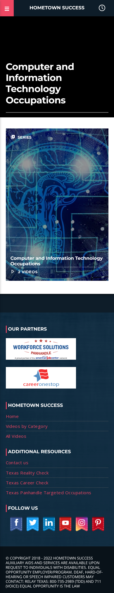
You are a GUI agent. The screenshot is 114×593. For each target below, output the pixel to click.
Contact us (17, 462)
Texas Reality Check (27, 473)
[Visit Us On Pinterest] (98, 530)
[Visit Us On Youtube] (65, 530)
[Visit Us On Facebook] (16, 530)
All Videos (16, 436)
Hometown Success (57, 8)
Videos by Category (27, 426)
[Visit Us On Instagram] (81, 530)
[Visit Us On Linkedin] (49, 530)
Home (12, 416)
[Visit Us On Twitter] (32, 530)
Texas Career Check (27, 483)
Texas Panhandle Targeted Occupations (48, 492)
